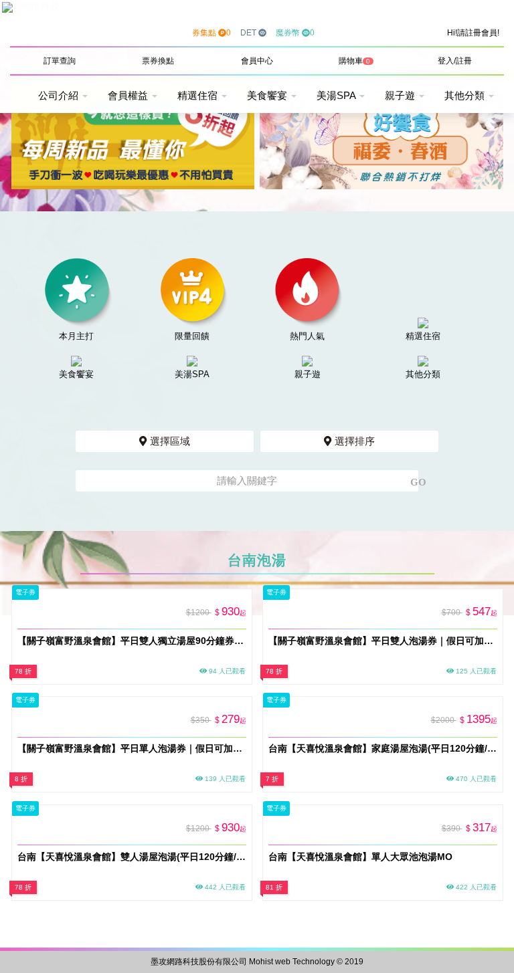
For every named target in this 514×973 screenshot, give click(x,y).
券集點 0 (211, 32)
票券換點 (158, 61)
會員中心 (257, 61)
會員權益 (129, 95)
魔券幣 (295, 32)
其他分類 (465, 95)
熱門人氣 (307, 336)
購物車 (354, 61)
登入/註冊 (455, 61)
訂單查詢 (60, 61)
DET (249, 32)
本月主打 (76, 336)
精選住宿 (198, 95)
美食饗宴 (268, 95)
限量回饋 (192, 336)
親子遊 (401, 95)
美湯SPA (337, 95)
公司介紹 (59, 95)
